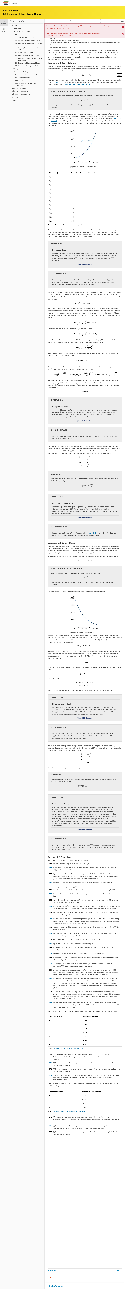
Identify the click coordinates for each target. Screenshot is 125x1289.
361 (50, 943)
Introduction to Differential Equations (77, 84)
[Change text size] (122, 21)
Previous (53, 1270)
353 (50, 894)
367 (50, 978)
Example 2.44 (93, 533)
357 (50, 919)
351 (50, 882)
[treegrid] (26, 63)
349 (50, 867)
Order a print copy (56, 1278)
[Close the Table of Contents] (41, 21)
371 (50, 1063)
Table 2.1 (54, 121)
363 (50, 954)
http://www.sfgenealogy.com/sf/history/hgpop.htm (69, 1111)
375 (50, 1126)
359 (50, 933)
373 (50, 1075)
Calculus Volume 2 (12, 10)
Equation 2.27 (58, 82)
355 (50, 906)
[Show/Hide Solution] (85, 264)
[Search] (98, 21)
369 (50, 1002)
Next (117, 1270)
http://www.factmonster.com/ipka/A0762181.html (69, 1048)
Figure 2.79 (117, 118)
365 (50, 964)
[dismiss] (123, 27)
